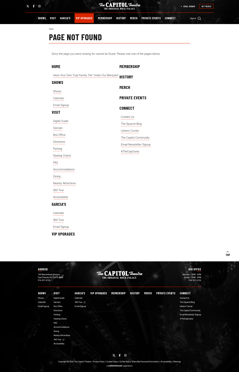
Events (165, 293)
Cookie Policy (112, 362)
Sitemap (177, 362)
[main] (119, 142)
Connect (170, 18)
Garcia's (65, 18)
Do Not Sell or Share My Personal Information (139, 362)
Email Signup (189, 6)
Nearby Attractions (64, 183)
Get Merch (206, 6)
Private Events (151, 18)
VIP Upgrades (84, 18)
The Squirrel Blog (131, 123)
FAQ (55, 162)
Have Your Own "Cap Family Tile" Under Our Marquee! (85, 75)
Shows (42, 18)
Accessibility (60, 197)
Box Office (59, 134)
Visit (53, 18)
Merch (134, 18)
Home (51, 29)
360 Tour (58, 190)
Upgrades (98, 293)
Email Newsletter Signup (136, 144)
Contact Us (127, 117)
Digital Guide (60, 121)
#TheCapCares (130, 151)
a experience (119, 366)
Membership (105, 18)
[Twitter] (27, 6)
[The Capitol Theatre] (119, 6)
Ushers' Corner (130, 130)
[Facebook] (34, 6)
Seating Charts (62, 155)
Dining (57, 176)
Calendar (58, 98)
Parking (57, 148)
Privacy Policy (99, 362)
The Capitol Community (135, 137)
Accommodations (64, 169)
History (121, 18)
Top (228, 255)
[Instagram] (39, 6)
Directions (59, 141)
